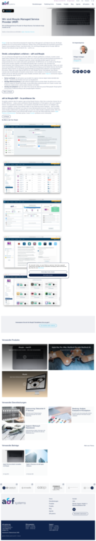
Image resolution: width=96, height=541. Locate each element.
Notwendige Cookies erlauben (48, 272)
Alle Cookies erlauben (48, 275)
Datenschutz (41, 267)
